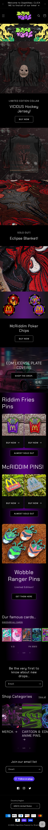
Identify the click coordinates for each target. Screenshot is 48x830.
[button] (3, 16)
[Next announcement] (45, 4)
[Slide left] (18, 653)
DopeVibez (19, 825)
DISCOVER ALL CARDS (12, 622)
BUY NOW (24, 119)
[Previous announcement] (3, 4)
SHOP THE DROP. (24, 375)
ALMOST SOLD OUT (24, 453)
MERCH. (8, 732)
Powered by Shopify (32, 825)
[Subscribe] (40, 684)
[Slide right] (30, 653)
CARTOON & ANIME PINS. (31, 734)
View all (42, 697)
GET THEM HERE (24, 596)
